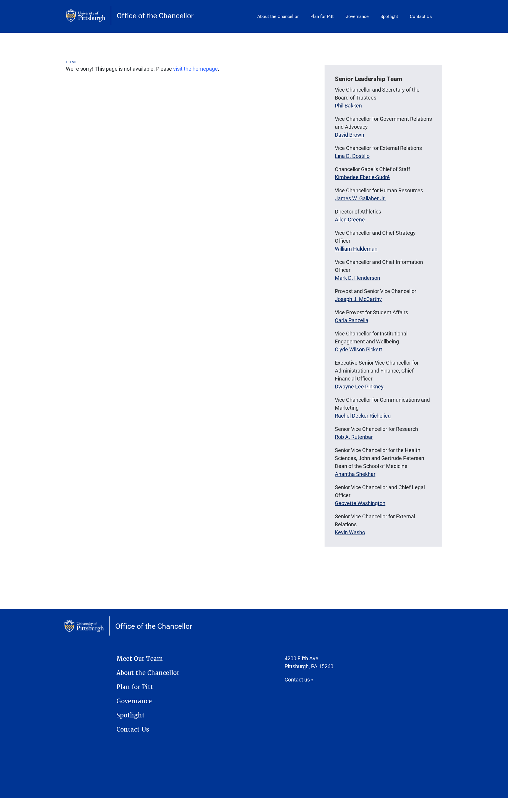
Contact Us (421, 16)
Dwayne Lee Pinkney (359, 386)
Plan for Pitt (322, 16)
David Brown (349, 134)
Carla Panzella (351, 320)
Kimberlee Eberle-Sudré (362, 177)
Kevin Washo (350, 532)
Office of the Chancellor (155, 15)
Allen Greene (350, 219)
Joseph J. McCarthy (358, 298)
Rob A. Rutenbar (354, 436)
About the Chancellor (278, 16)
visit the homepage (195, 68)
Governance (357, 16)
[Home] (88, 15)
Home (71, 61)
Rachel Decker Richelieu (363, 415)
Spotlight (389, 16)
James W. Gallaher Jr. (360, 198)
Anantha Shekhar (355, 473)
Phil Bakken (348, 105)
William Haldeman (356, 248)
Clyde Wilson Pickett (358, 349)
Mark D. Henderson (357, 277)
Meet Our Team (139, 659)
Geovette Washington (360, 503)
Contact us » (299, 679)
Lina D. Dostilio (352, 155)
